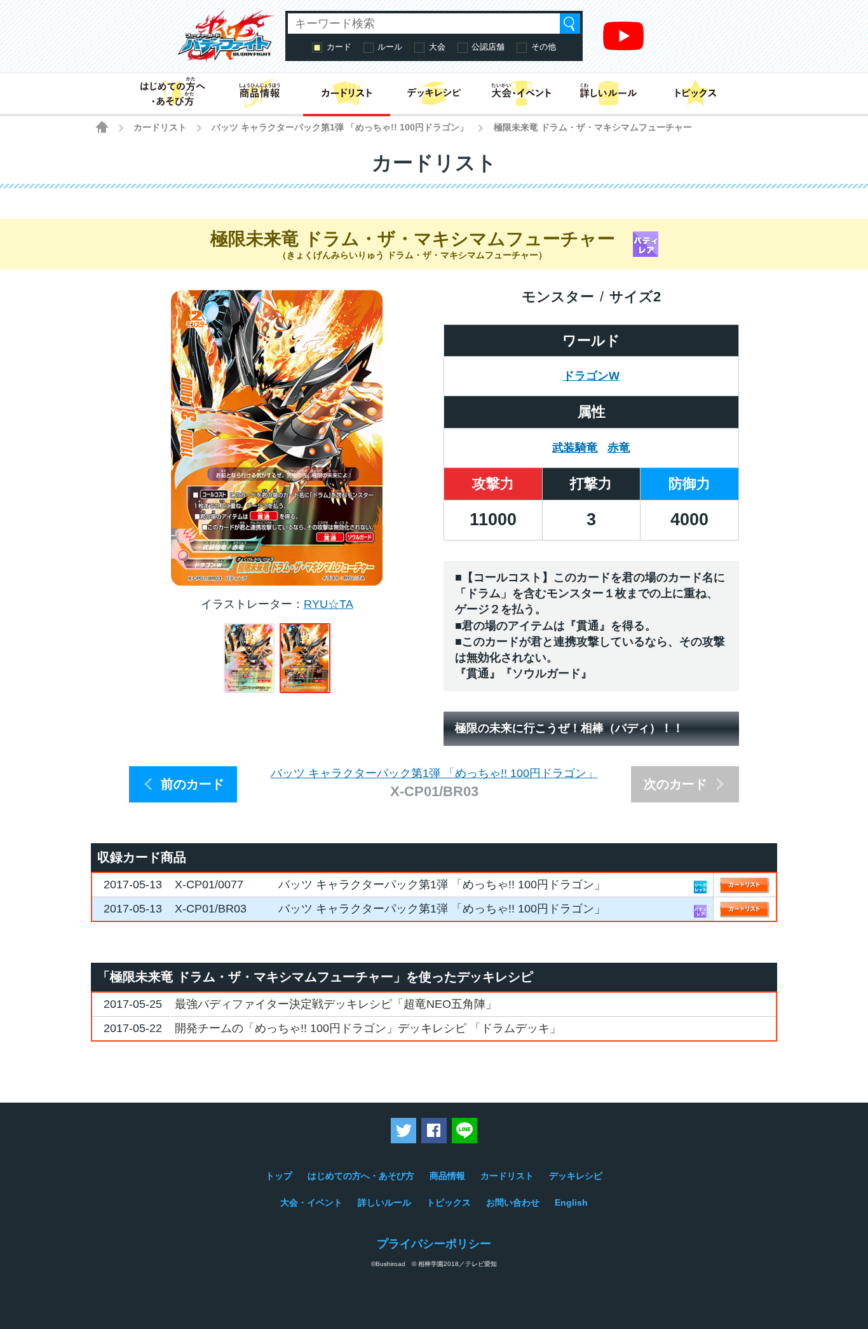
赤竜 (618, 447)
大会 (437, 47)
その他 (543, 47)
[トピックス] (695, 93)
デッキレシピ (575, 1176)
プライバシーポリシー (434, 1243)
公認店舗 (488, 47)
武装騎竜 (575, 447)
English (571, 1202)
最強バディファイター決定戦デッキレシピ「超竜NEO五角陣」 (336, 1004)
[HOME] (102, 127)
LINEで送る (464, 1130)
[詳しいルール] (608, 93)
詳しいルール (384, 1202)
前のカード (192, 784)
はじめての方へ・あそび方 (361, 1176)
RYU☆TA (328, 604)
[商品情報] (259, 93)
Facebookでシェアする (434, 1130)
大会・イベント (311, 1202)
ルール (389, 47)
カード (339, 47)
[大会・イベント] (521, 93)
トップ (279, 1176)
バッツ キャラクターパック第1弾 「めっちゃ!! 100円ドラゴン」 (340, 127)
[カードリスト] (346, 93)
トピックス (448, 1202)
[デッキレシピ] (433, 93)
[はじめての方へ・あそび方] (172, 93)
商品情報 (447, 1176)
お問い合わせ (512, 1202)
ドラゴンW (591, 375)
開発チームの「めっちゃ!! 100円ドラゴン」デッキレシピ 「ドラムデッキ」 (368, 1028)
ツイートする (403, 1130)
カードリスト (160, 127)
